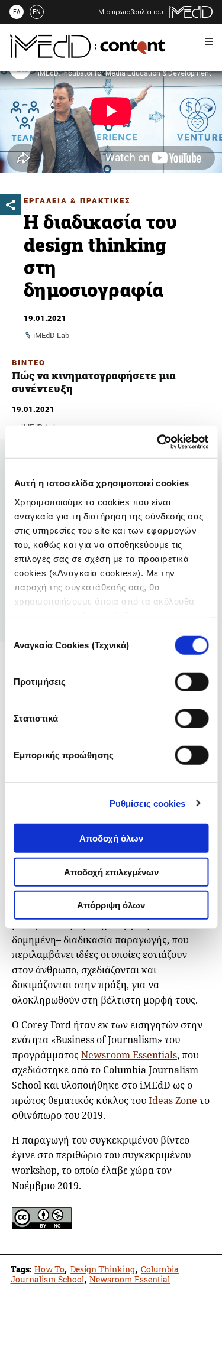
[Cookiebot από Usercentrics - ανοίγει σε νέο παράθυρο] (158, 441)
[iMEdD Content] (87, 54)
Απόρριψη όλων (111, 905)
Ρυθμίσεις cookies (148, 803)
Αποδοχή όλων (111, 838)
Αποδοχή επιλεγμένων (111, 871)
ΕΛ (16, 12)
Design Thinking (102, 1269)
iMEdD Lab (51, 335)
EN (37, 12)
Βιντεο (29, 362)
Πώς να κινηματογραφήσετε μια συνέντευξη (94, 381)
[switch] (191, 682)
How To (49, 1269)
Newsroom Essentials (129, 1054)
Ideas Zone (173, 1100)
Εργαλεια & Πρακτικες (77, 200)
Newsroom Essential (129, 1279)
